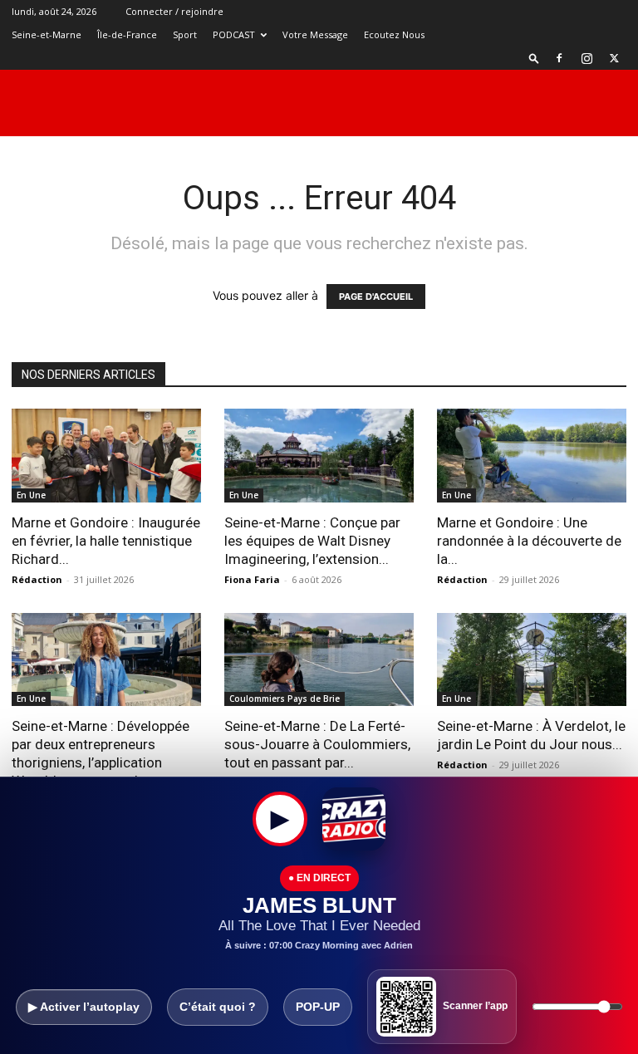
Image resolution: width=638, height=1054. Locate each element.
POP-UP (318, 1006)
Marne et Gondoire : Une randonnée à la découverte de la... (529, 540)
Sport (185, 34)
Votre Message (315, 34)
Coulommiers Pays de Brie (284, 698)
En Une (31, 495)
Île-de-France (127, 34)
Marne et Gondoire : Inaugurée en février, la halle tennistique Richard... (106, 540)
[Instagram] (586, 58)
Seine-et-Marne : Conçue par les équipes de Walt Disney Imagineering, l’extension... (312, 540)
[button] (534, 57)
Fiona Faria (252, 579)
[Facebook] (559, 58)
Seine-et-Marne (46, 34)
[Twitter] (613, 58)
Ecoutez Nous (394, 34)
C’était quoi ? (217, 1006)
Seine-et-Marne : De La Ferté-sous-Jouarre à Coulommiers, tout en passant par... (317, 744)
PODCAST (234, 34)
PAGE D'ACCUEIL (376, 296)
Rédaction (37, 579)
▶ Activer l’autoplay (84, 1006)
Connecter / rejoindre (174, 11)
